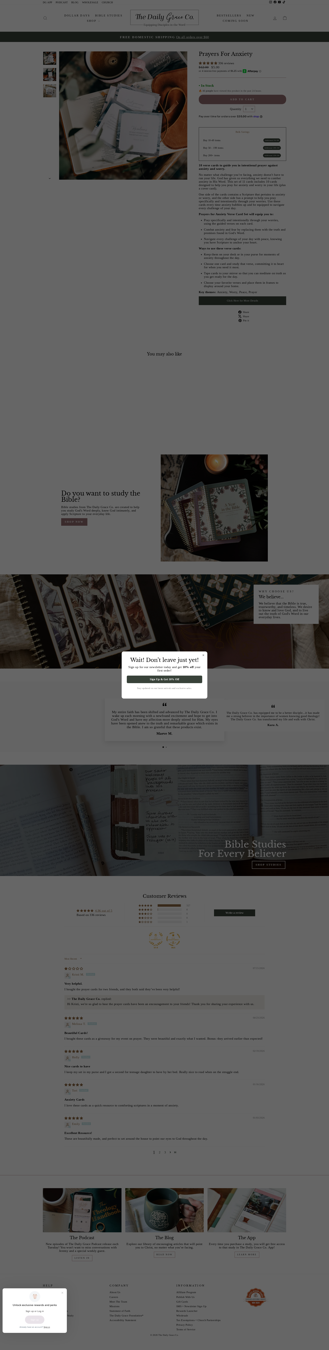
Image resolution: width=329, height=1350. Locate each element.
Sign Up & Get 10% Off (164, 679)
